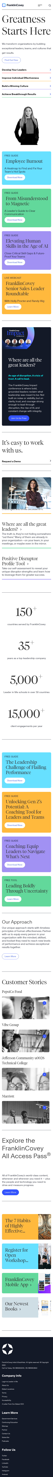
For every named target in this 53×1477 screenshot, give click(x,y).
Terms (4, 1406)
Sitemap (5, 1439)
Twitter (4, 1469)
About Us (5, 1398)
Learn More (13, 307)
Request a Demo (11, 461)
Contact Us (6, 1446)
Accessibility (6, 1413)
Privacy (4, 1409)
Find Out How (11, 60)
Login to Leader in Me (10, 1394)
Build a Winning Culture (15, 86)
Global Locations (8, 1402)
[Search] (49, 4)
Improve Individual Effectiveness (20, 78)
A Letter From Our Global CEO (13, 1417)
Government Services (9, 1431)
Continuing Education (10, 1435)
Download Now (14, 177)
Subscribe (5, 1450)
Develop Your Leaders (14, 69)
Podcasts (5, 1454)
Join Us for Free (18, 418)
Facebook (5, 1472)
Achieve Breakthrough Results (19, 94)
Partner (4, 1443)
